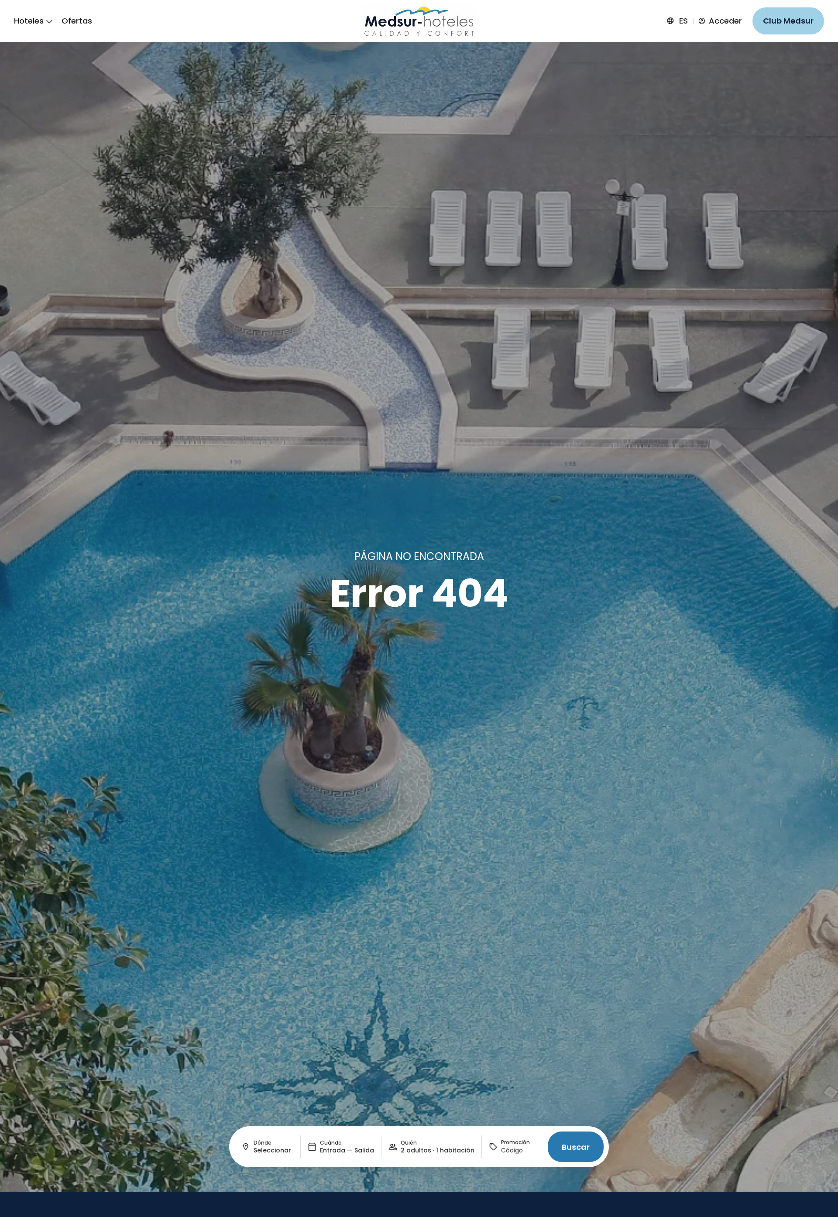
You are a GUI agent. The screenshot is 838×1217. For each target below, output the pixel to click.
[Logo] (419, 21)
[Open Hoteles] (49, 21)
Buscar (576, 1147)
